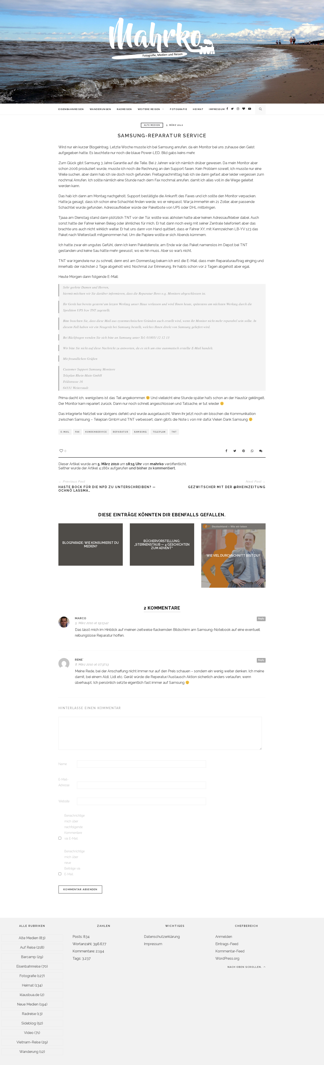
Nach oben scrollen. (245, 967)
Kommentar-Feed (229, 951)
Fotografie (178, 109)
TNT (174, 432)
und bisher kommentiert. (152, 468)
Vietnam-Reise (29, 1042)
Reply (261, 618)
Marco (80, 618)
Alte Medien (152, 125)
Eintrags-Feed (226, 944)
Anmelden (223, 937)
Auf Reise (27, 947)
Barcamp (28, 957)
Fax (77, 432)
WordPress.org (227, 958)
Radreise (29, 1014)
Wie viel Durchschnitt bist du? (233, 555)
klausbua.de (29, 995)
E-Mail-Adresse (63, 782)
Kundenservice (96, 432)
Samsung (140, 432)
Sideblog (28, 1023)
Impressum (217, 109)
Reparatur (120, 432)
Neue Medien (27, 1004)
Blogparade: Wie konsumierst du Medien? (90, 544)
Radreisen (124, 109)
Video (29, 1033)
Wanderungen (100, 109)
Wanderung (28, 1052)
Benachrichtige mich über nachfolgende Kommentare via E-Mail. (73, 827)
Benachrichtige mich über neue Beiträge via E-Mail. (73, 862)
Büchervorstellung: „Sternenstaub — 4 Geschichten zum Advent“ (162, 544)
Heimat (198, 109)
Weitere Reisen (149, 109)
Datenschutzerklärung (162, 937)
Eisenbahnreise (28, 966)
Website (63, 801)
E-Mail (65, 432)
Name (62, 764)
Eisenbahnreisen (71, 109)
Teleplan (159, 432)
